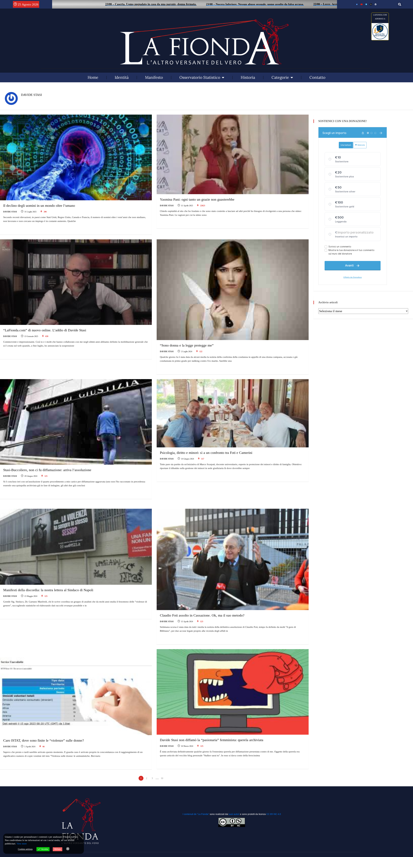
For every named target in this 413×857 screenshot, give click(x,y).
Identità (122, 77)
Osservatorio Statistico (199, 77)
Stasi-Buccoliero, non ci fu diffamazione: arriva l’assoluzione (47, 470)
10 (162, 778)
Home (93, 77)
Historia (248, 77)
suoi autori (234, 814)
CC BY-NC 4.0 (273, 814)
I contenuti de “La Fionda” (196, 814)
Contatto (317, 77)
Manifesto (154, 77)
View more (22, 843)
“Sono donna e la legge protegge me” (187, 345)
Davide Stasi (10, 212)
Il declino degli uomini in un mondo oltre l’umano (39, 206)
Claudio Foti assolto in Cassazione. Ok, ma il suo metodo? (202, 615)
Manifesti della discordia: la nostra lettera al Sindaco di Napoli (48, 590)
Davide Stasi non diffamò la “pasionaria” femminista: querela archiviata (211, 740)
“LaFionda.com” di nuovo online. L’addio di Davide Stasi (44, 330)
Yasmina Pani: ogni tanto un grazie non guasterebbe (197, 199)
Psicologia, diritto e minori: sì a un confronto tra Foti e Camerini (206, 453)
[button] (399, 4)
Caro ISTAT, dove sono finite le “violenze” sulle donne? (43, 740)
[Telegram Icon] (366, 4)
